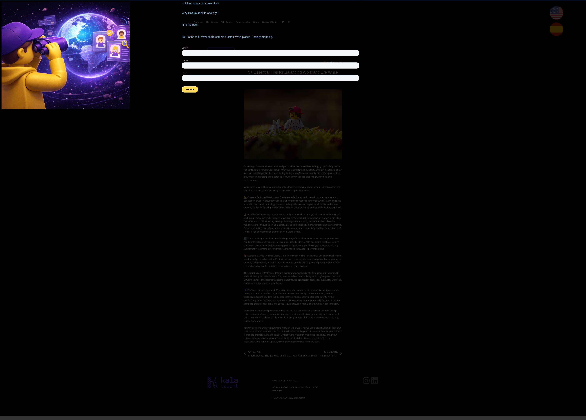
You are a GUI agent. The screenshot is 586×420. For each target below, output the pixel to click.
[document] (293, 210)
